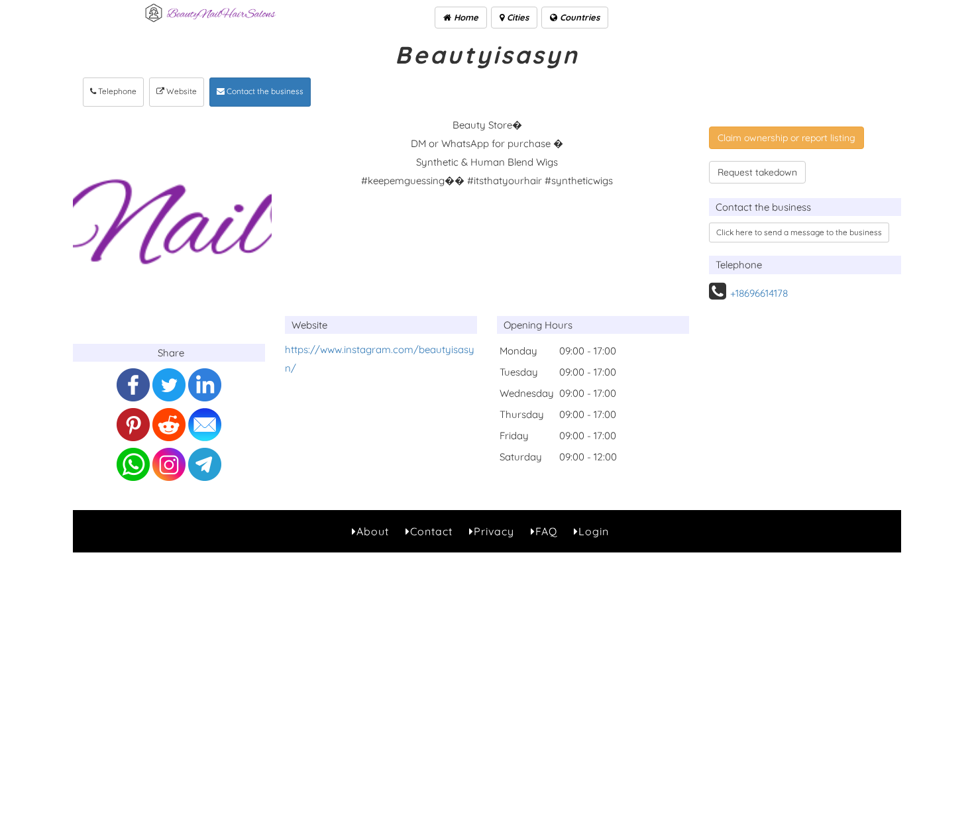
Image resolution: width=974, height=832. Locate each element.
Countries (578, 17)
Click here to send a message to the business (799, 232)
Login (593, 531)
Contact (431, 531)
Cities (516, 17)
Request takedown (757, 172)
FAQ (546, 531)
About (372, 531)
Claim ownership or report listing (786, 138)
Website (180, 91)
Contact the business (264, 91)
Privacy (494, 531)
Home (464, 17)
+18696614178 (759, 293)
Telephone (116, 91)
